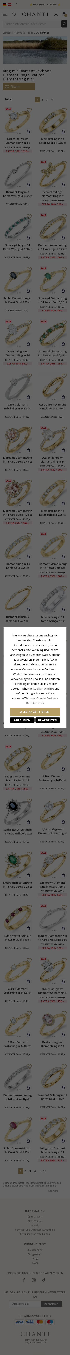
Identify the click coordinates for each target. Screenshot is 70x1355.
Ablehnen (22, 720)
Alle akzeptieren (35, 712)
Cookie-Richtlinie (43, 688)
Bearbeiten (47, 720)
